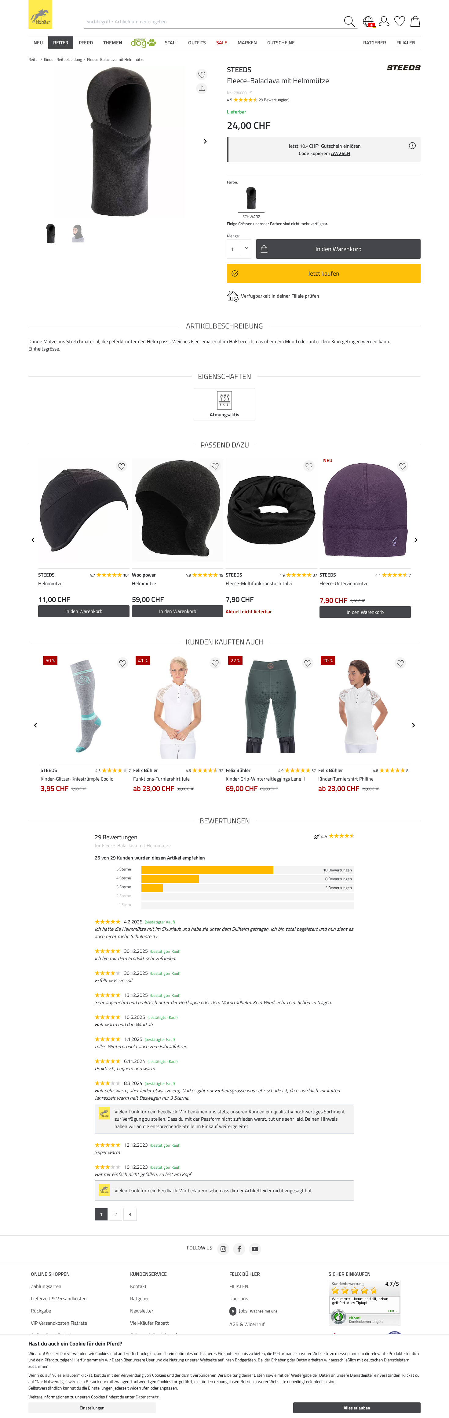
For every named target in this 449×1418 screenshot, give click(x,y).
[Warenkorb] (415, 20)
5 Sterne (123, 869)
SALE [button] (221, 42)
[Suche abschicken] (351, 21)
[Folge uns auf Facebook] (239, 1249)
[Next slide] (205, 141)
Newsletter (141, 1310)
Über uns (238, 1298)
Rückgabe (41, 1310)
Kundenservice (148, 1274)
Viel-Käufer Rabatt (149, 1323)
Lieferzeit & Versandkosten (59, 1298)
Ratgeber (139, 1298)
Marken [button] (247, 42)
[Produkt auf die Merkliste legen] (201, 74)
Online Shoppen (50, 1274)
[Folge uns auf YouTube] (255, 1249)
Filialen (405, 42)
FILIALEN (238, 1286)
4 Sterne (123, 878)
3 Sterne (123, 887)
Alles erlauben (357, 1408)
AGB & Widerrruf (247, 1324)
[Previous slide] (33, 141)
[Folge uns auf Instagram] (223, 1249)
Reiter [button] (60, 42)
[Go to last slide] (33, 540)
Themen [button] (112, 42)
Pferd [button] (86, 42)
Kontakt (138, 1286)
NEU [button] (38, 42)
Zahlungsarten (46, 1286)
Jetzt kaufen (323, 273)
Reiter (33, 59)
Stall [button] (171, 42)
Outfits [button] (197, 42)
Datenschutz (147, 1397)
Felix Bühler (244, 1274)
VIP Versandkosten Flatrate (59, 1323)
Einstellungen (92, 1408)
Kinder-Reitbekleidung (63, 59)
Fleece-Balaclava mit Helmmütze (115, 59)
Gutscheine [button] (281, 42)
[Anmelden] (384, 20)
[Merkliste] (399, 20)
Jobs (254, 1310)
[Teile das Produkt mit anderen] (201, 88)
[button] (143, 42)
